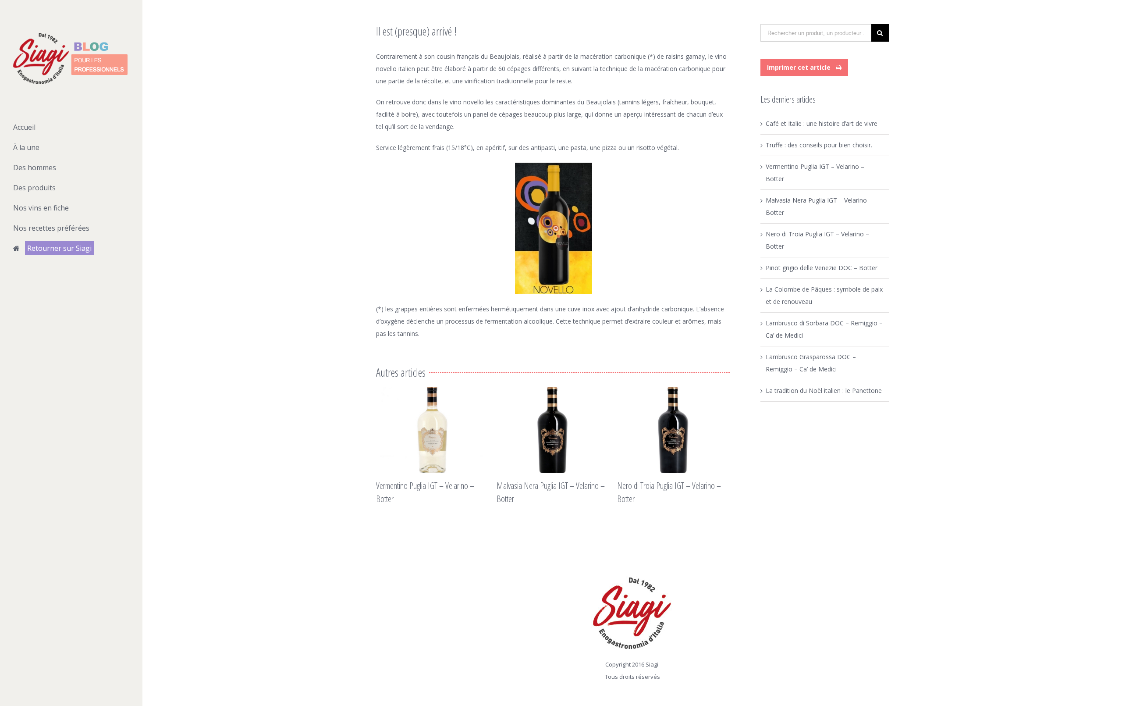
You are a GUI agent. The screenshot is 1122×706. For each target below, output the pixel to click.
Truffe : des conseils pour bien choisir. (819, 145)
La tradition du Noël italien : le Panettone (824, 390)
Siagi (652, 664)
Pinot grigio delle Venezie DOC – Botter (821, 268)
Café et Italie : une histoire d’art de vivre (821, 123)
